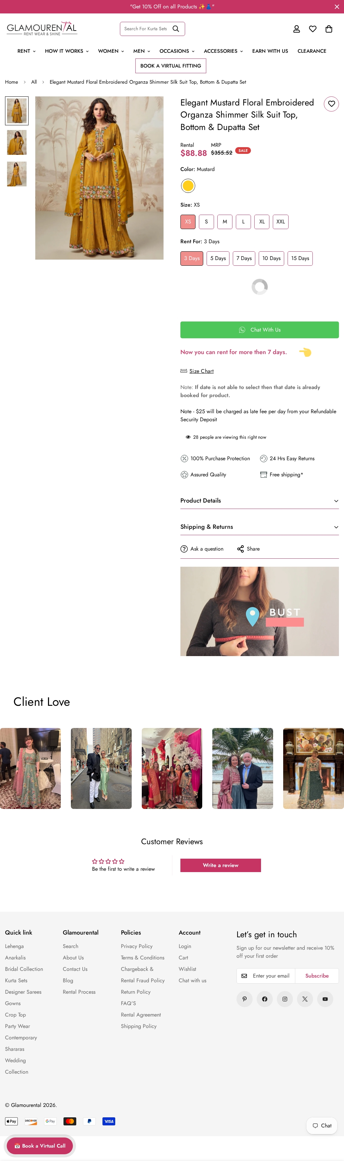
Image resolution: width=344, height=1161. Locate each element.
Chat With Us (266, 330)
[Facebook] (265, 999)
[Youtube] (325, 999)
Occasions (174, 51)
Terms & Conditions (142, 957)
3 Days (192, 258)
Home (11, 82)
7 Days (244, 258)
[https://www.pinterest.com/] (244, 999)
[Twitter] (305, 999)
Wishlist (187, 969)
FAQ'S (128, 1003)
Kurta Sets (16, 980)
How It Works (64, 51)
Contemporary (21, 1037)
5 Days (218, 258)
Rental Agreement (141, 1015)
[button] (329, 29)
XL (262, 221)
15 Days (300, 258)
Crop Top (15, 1015)
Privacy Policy (137, 946)
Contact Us (75, 969)
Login (185, 946)
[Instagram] (285, 999)
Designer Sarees (23, 992)
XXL (280, 221)
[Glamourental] (42, 28)
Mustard (188, 185)
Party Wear (17, 1026)
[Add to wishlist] (331, 104)
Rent (23, 51)
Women (108, 51)
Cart (183, 957)
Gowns (12, 1003)
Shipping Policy (139, 1026)
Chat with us (192, 980)
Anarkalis (15, 957)
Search (70, 946)
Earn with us (270, 51)
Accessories (221, 51)
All (34, 82)
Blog (68, 980)
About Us (73, 957)
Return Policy (135, 992)
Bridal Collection (24, 969)
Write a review (221, 865)
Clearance (312, 51)
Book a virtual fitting (170, 66)
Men (139, 51)
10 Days (271, 258)
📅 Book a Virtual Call (40, 1146)
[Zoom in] (149, 110)
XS (188, 221)
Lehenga (14, 946)
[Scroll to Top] (324, 1109)
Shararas (14, 1049)
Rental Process (79, 992)
